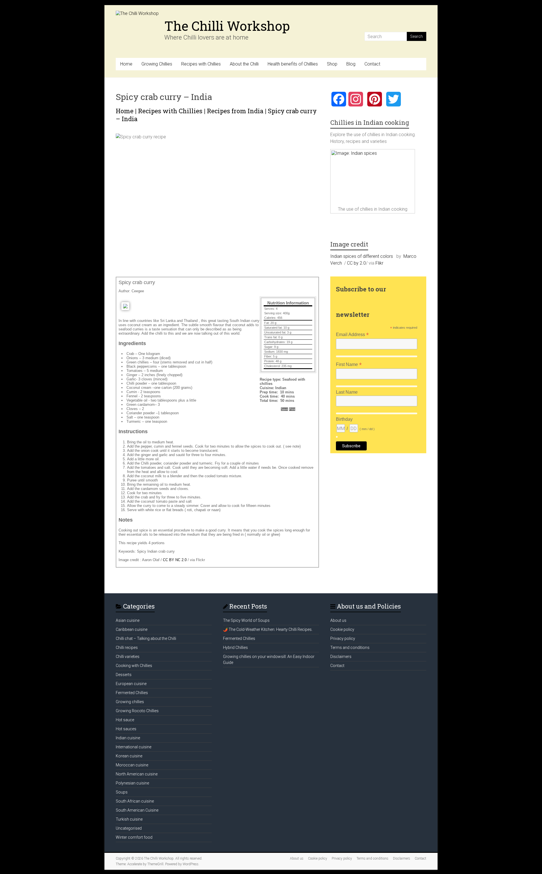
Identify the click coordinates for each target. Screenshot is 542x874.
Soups (122, 792)
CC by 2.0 (356, 263)
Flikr (379, 263)
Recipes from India (235, 111)
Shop (332, 64)
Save (284, 409)
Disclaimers (340, 656)
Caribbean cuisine (131, 629)
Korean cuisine (129, 756)
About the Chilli (244, 64)
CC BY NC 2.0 (175, 560)
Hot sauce (125, 720)
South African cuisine (135, 801)
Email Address (352, 334)
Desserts (124, 674)
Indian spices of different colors (361, 256)
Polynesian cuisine (132, 783)
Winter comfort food (134, 837)
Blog (350, 64)
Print (292, 409)
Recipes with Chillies (201, 64)
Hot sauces (126, 729)
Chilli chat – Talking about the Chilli (146, 638)
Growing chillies (130, 701)
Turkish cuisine (129, 819)
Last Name (347, 392)
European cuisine (131, 683)
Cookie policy (342, 629)
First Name (349, 364)
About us (338, 620)
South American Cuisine (137, 810)
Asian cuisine (127, 620)
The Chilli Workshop (227, 25)
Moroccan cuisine (132, 765)
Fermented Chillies (132, 692)
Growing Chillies (156, 64)
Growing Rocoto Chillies (137, 711)
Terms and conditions (350, 647)
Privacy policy (342, 638)
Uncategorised (129, 828)
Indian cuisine (128, 738)
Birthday (344, 419)
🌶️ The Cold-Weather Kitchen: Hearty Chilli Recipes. (267, 629)
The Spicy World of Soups (246, 620)
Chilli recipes (127, 647)
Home (126, 64)
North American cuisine (137, 774)
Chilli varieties (127, 656)
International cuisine (133, 747)
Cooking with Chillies (134, 665)
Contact (372, 64)
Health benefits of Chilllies (293, 64)
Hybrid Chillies (235, 647)
